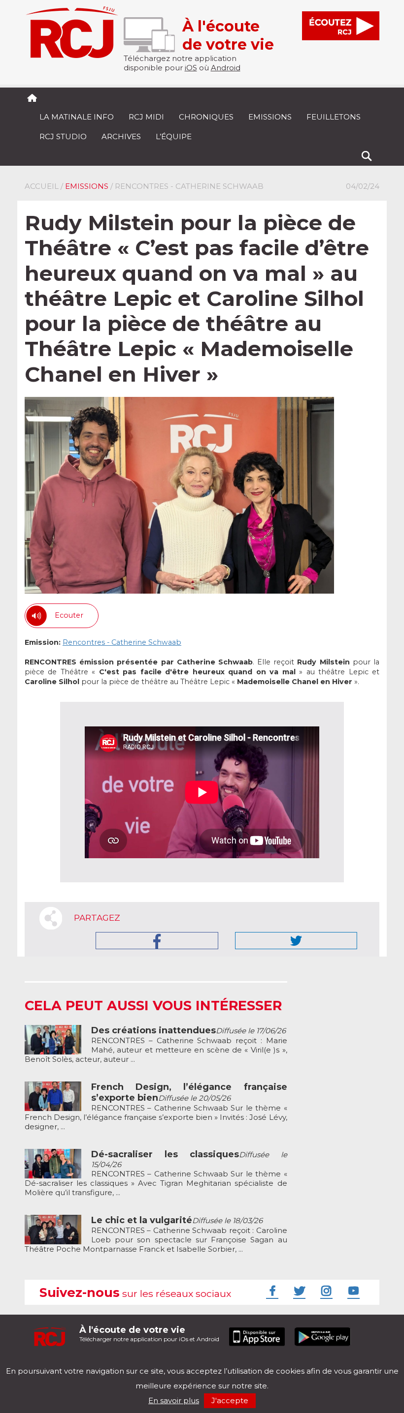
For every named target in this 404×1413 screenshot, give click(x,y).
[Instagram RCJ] (325, 1290)
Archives (121, 136)
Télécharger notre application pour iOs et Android (149, 1333)
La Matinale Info (76, 116)
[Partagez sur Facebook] (157, 941)
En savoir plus (173, 1400)
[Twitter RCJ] (298, 1290)
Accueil (42, 186)
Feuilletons (333, 116)
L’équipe (174, 136)
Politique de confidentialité (125, 1362)
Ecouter (69, 615)
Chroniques (206, 116)
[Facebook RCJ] (271, 1290)
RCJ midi (146, 116)
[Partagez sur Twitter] (296, 941)
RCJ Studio (63, 136)
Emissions (270, 116)
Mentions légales (55, 1362)
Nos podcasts (190, 1362)
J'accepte (229, 1400)
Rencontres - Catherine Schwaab (122, 642)
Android (225, 67)
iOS (191, 67)
